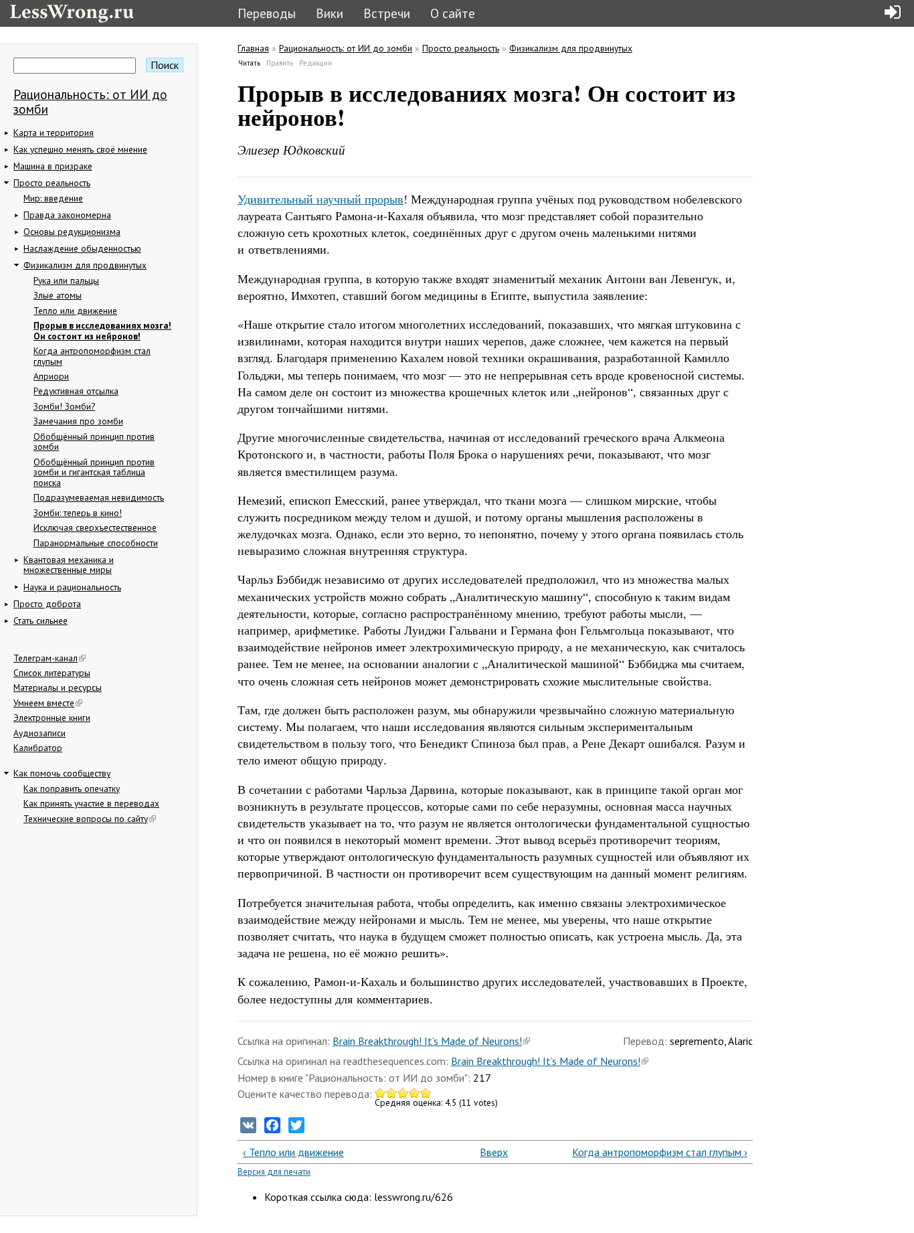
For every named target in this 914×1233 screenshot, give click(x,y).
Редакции (315, 63)
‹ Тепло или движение (293, 1152)
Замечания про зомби (78, 421)
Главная (253, 48)
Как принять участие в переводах (91, 803)
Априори (51, 376)
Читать (249, 63)
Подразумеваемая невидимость (98, 497)
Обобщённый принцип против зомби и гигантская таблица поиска (94, 472)
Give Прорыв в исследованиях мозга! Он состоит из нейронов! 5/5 (426, 1093)
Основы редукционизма (71, 232)
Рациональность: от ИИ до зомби (90, 101)
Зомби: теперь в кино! (77, 513)
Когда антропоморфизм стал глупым (92, 356)
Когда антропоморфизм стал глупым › (659, 1152)
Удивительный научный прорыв (320, 199)
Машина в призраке (52, 166)
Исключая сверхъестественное (95, 527)
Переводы (267, 13)
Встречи (386, 13)
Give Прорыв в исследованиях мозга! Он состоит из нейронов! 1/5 (380, 1093)
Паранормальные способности (95, 543)
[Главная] (72, 11)
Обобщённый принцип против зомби (94, 441)
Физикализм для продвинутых (85, 265)
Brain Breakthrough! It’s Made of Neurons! (427, 1041)
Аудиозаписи (39, 733)
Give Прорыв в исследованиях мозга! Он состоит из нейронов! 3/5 (403, 1093)
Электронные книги (51, 718)
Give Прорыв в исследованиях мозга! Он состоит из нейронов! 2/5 (391, 1093)
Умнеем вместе (43, 703)
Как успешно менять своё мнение (80, 149)
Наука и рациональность (72, 587)
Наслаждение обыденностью (82, 248)
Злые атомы (57, 295)
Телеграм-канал (45, 658)
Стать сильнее (40, 620)
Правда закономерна (67, 215)
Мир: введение (53, 198)
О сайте (452, 13)
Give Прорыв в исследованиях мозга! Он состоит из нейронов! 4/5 (414, 1093)
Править (279, 63)
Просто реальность (51, 183)
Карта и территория (53, 133)
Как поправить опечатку (71, 789)
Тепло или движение (75, 311)
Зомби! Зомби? (64, 406)
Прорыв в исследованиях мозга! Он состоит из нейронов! (102, 330)
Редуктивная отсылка (75, 391)
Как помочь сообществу (61, 773)
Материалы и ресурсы (57, 687)
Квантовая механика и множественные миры (68, 565)
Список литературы (51, 673)
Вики (329, 13)
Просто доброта (47, 604)
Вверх (490, 1152)
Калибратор (37, 748)
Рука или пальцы (66, 280)
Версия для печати (274, 1171)
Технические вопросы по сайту (85, 819)
